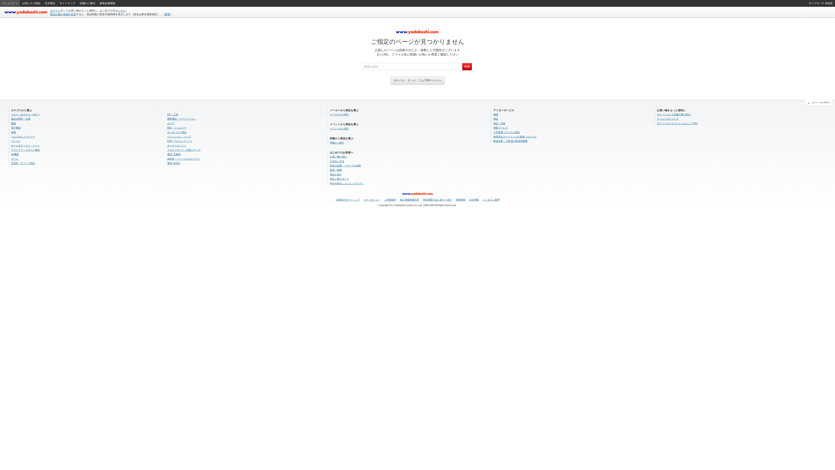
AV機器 (15, 154)
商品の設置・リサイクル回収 (345, 165)
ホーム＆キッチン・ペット (25, 145)
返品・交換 (499, 123)
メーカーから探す (339, 114)
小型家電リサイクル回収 (506, 132)
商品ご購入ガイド (339, 179)
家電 (13, 132)
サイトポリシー (372, 199)
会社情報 (474, 199)
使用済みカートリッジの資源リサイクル (514, 136)
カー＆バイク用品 (176, 132)
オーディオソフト (176, 145)
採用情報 (460, 199)
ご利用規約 (390, 199)
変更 (167, 14)
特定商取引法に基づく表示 (437, 199)
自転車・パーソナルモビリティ (184, 159)
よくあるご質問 (491, 199)
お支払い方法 (337, 161)
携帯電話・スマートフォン (181, 119)
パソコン (16, 141)
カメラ (170, 123)
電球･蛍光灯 (173, 163)
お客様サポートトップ (348, 199)
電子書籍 (16, 127)
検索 (467, 66)
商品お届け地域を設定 (63, 14)
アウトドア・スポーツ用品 (25, 150)
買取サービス (500, 127)
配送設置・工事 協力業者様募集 (510, 141)
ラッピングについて (667, 119)
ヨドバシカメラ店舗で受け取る (673, 114)
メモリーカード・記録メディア (184, 150)
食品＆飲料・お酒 (20, 119)
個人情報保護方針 (409, 199)
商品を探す (336, 174)
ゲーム (14, 159)
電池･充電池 (173, 154)
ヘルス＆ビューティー (23, 136)
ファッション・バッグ (179, 136)
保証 (495, 119)
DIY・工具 (172, 114)
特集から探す (337, 142)
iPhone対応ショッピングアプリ (346, 183)
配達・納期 (336, 170)
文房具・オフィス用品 (23, 163)
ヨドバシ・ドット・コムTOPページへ (417, 80)
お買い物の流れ (338, 156)
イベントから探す (339, 128)
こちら (122, 10)
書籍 (13, 123)
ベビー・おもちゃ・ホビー (25, 114)
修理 (495, 114)
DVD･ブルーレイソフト (180, 141)
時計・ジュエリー (176, 127)
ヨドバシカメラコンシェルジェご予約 (677, 123)
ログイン (55, 10)
